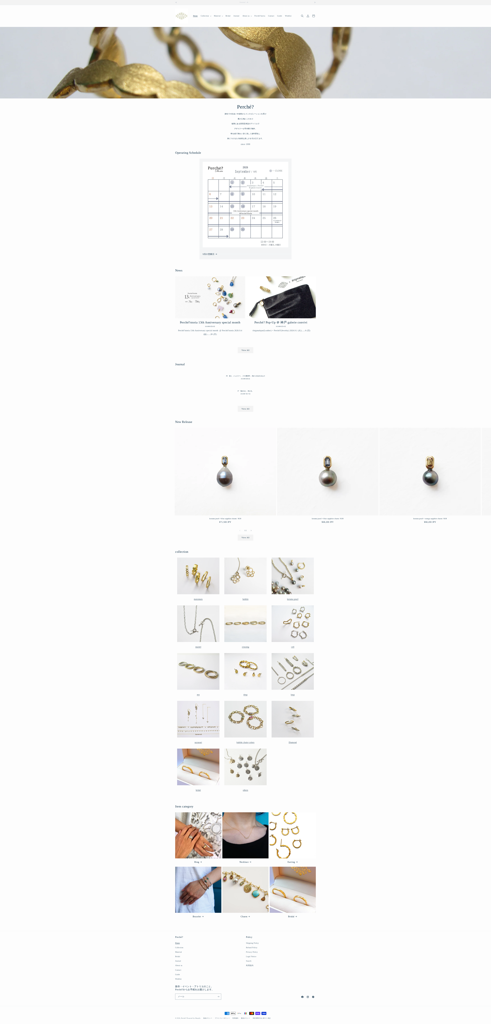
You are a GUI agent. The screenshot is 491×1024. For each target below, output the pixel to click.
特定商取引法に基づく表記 (262, 1018)
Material (178, 952)
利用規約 (249, 965)
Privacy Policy (252, 952)
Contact (178, 970)
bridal (198, 790)
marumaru (198, 599)
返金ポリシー (207, 1018)
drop (245, 695)
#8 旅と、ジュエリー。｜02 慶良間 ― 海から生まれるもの (245, 376)
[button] (205, 16)
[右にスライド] (251, 530)
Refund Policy (251, 948)
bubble (246, 599)
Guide (177, 974)
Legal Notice (251, 956)
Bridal (291, 916)
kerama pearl (292, 599)
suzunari (198, 742)
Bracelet (197, 916)
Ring (196, 862)
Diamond (293, 742)
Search (248, 961)
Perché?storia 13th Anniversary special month (210, 322)
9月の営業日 (208, 254)
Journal (178, 961)
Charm (244, 916)
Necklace (244, 862)
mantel (198, 647)
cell (292, 647)
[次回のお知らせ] (315, 2)
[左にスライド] (240, 530)
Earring (291, 862)
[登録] (218, 997)
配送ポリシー (245, 1018)
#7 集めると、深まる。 (246, 391)
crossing (245, 647)
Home (177, 943)
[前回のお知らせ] (176, 2)
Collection (179, 948)
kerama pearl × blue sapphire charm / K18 (225, 519)
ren (198, 695)
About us (178, 965)
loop (293, 695)
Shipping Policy (252, 943)
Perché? (183, 1018)
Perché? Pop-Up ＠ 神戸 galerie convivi (280, 322)
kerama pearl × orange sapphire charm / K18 (430, 519)
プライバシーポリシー (222, 1018)
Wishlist (178, 979)
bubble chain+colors (245, 742)
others (245, 790)
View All (245, 350)
